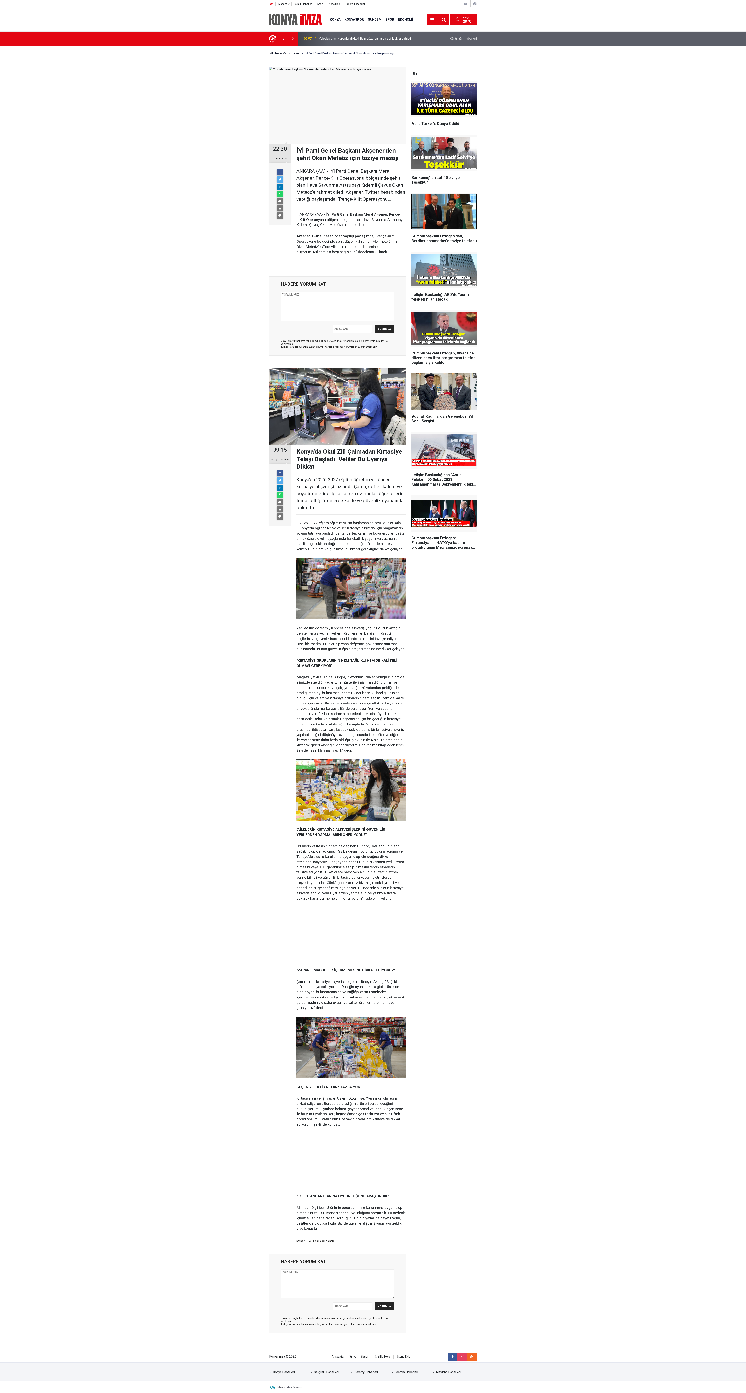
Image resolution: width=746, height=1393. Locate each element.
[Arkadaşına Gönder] (280, 201)
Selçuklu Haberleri (326, 1372)
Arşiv (320, 4)
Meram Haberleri (406, 1372)
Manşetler (283, 4)
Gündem (375, 19)
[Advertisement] (237, 113)
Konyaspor (354, 19)
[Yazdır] (280, 208)
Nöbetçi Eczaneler (355, 4)
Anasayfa (338, 1356)
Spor (389, 19)
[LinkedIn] (280, 187)
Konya (335, 19)
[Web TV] (465, 4)
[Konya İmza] (295, 19)
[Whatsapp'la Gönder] (280, 194)
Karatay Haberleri (366, 1372)
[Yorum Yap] (280, 215)
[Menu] (432, 20)
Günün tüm (463, 38)
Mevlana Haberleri (448, 1372)
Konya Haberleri (284, 1372)
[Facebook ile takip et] (452, 1357)
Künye (352, 1356)
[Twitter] (280, 179)
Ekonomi (405, 19)
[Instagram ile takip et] (462, 1357)
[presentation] (283, 38)
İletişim (365, 1356)
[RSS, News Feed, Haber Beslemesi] (472, 1357)
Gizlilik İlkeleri (383, 1356)
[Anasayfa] (271, 4)
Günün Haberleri (303, 4)
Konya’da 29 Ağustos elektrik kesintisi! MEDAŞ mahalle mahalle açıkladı (368, 38)
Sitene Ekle (334, 4)
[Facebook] (280, 172)
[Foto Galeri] (474, 4)
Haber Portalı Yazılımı (289, 1387)
